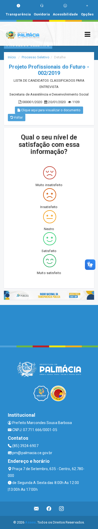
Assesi (30, 522)
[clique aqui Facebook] (49, 508)
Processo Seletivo (35, 57)
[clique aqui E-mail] (36, 508)
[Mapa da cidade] (49, 324)
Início (12, 57)
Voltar (18, 117)
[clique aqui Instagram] (61, 508)
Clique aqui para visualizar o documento (50, 110)
